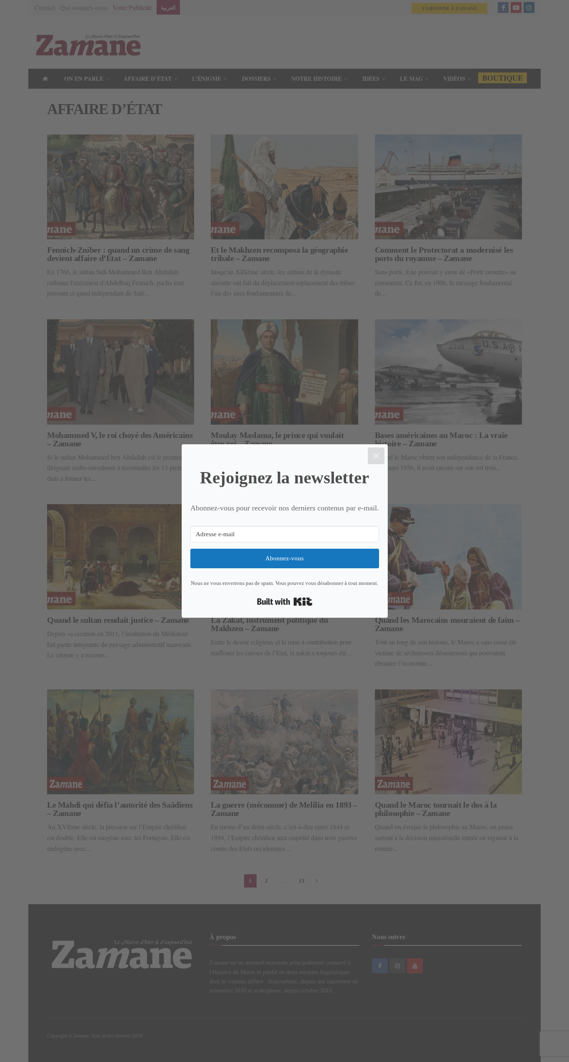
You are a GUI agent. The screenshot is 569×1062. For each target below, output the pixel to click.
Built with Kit (284, 601)
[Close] (376, 456)
